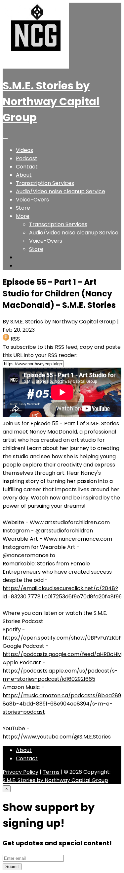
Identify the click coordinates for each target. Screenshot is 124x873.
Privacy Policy (20, 772)
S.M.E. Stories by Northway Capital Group (51, 101)
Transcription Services (45, 183)
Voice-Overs (32, 199)
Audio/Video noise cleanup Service (60, 191)
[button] (22, 216)
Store (23, 208)
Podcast (26, 158)
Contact (27, 166)
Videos (24, 150)
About (24, 175)
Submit (12, 866)
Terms (51, 772)
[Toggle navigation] (5, 138)
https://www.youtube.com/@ (41, 736)
